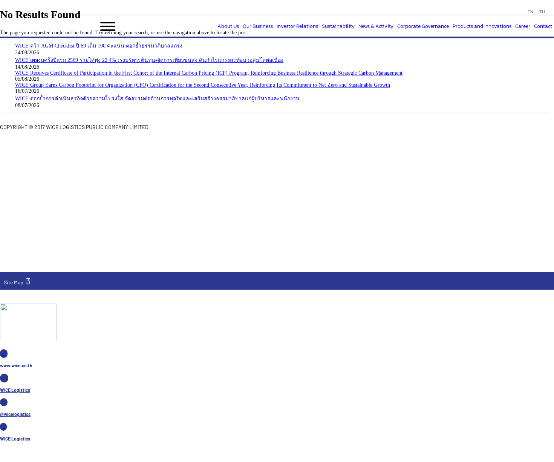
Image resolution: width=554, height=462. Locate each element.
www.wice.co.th (16, 365)
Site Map (13, 282)
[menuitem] (530, 11)
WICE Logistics (15, 390)
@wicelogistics (15, 414)
